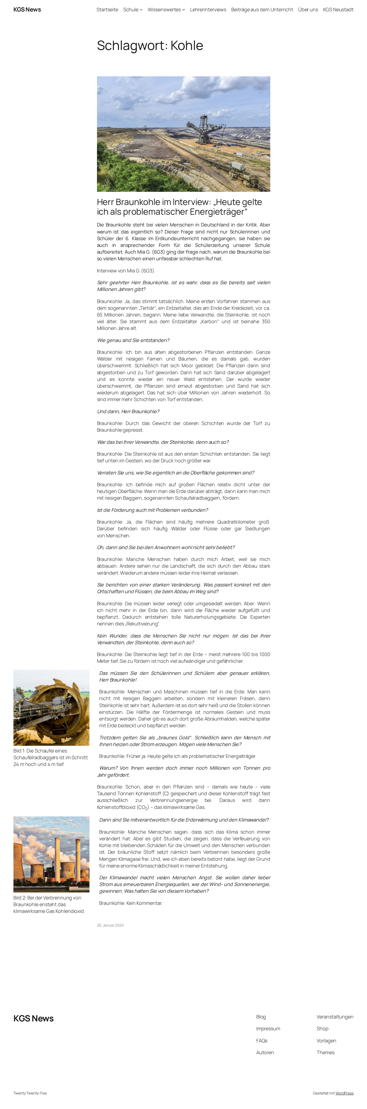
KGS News (27, 9)
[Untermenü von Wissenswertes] (183, 9)
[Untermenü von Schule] (141, 9)
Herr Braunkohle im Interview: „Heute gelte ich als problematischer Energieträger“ (179, 206)
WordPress (345, 1093)
